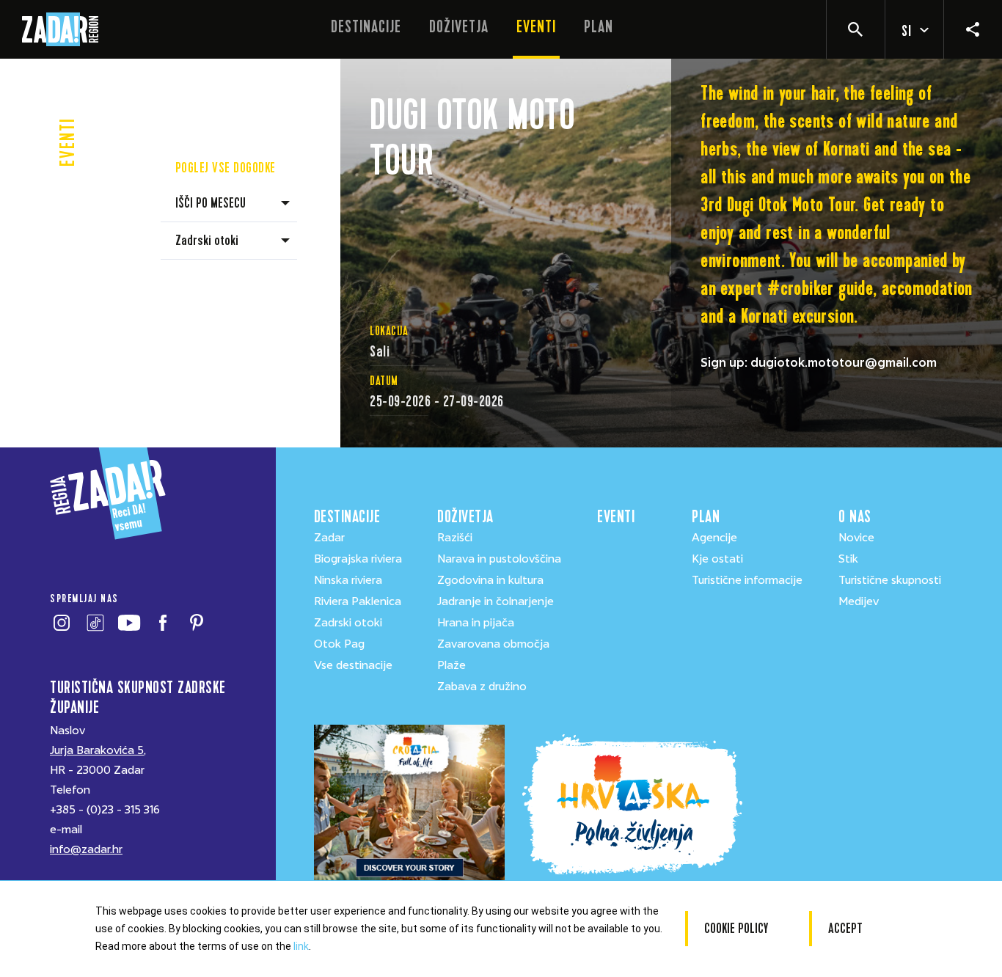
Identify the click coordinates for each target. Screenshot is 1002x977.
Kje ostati (717, 559)
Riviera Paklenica (357, 601)
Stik (848, 559)
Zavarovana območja (493, 644)
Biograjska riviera (358, 559)
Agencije (714, 537)
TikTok (95, 623)
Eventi (536, 26)
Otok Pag (339, 644)
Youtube (128, 623)
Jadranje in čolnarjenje (495, 601)
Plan (598, 26)
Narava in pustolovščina (499, 559)
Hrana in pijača (475, 622)
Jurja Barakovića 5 (97, 750)
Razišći (454, 537)
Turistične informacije (747, 580)
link (301, 946)
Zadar (329, 537)
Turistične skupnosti (889, 580)
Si (907, 31)
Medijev (858, 601)
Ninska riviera (348, 580)
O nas (854, 516)
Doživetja (459, 26)
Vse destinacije (353, 665)
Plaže (451, 665)
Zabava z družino (482, 686)
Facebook (162, 623)
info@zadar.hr (86, 849)
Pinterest (196, 623)
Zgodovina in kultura (490, 580)
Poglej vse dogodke (225, 167)
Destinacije (366, 26)
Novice (856, 537)
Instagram (61, 623)
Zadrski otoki (348, 622)
